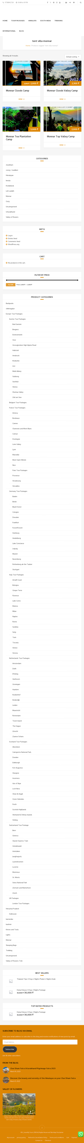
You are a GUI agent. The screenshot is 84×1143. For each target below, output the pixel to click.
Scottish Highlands (19, 809)
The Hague (16, 726)
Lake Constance (18, 543)
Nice (14, 465)
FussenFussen (17, 528)
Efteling (15, 674)
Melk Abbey (16, 371)
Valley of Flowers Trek (14, 961)
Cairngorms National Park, (21, 752)
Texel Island (17, 721)
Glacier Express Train (20, 841)
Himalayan (9, 175)
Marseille (15, 455)
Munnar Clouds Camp (17, 90)
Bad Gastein (16, 324)
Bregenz (15, 329)
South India (45, 21)
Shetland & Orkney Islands (22, 815)
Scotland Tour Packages (18, 742)
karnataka (9, 919)
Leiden (14, 705)
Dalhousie (13, 914)
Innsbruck (15, 356)
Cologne (15, 512)
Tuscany (15, 643)
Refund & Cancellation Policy (37, 1137)
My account (10, 1137)
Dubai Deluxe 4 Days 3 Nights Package (31, 990)
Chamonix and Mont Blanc (22, 429)
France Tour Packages (17, 408)
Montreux (16, 872)
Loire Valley (16, 444)
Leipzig (15, 549)
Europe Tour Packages (14, 314)
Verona (15, 653)
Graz (14, 340)
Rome (14, 622)
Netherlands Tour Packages (19, 658)
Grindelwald (16, 846)
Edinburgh (16, 763)
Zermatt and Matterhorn (21, 888)
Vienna (14, 387)
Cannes (15, 423)
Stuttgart (15, 569)
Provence (15, 476)
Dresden (15, 517)
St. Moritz (16, 877)
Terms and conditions (57, 1137)
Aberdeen (16, 747)
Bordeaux (16, 418)
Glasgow (15, 773)
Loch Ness (16, 789)
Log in (10, 235)
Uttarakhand (10, 212)
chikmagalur (10, 309)
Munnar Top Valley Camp (61, 136)
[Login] (70, 2)
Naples (15, 616)
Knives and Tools (12, 930)
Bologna (15, 585)
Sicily (14, 632)
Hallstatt (15, 350)
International (9, 31)
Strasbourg (16, 481)
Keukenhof (16, 695)
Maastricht (16, 710)
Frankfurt (15, 522)
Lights (8, 935)
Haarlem (15, 689)
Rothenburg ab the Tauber (22, 564)
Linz (13, 366)
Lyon (14, 449)
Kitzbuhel (15, 361)
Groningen (16, 684)
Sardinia (15, 627)
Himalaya (32, 21)
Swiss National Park (19, 883)
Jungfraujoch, (17, 856)
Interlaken (16, 851)
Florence (15, 596)
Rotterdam (16, 716)
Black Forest (16, 507)
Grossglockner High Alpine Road (24, 345)
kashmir (8, 924)
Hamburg (15, 533)
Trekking (58, 21)
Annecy (15, 413)
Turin (14, 637)
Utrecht (15, 731)
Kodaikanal (10, 186)
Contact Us (38, 1140)
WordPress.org (13, 244)
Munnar (8, 196)
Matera (15, 606)
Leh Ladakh (10, 191)
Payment (74, 1137)
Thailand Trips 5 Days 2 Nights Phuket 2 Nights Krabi (36, 979)
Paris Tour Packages (19, 470)
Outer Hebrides (18, 799)
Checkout (48, 1140)
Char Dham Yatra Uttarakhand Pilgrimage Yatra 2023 (32, 1068)
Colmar (15, 434)
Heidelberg (16, 538)
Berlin (14, 502)
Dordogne (16, 439)
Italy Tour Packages (16, 575)
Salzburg (15, 376)
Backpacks (9, 303)
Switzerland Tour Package (19, 825)
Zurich (14, 893)
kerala (8, 180)
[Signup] (66, 2)
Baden (14, 496)
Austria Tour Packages (17, 319)
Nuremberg (16, 559)
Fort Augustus (17, 768)
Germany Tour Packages (18, 491)
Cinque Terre (17, 590)
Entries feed (12, 238)
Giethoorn (16, 679)
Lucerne (15, 867)
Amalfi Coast (17, 580)
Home (5, 21)
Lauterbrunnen (17, 862)
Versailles (16, 486)
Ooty (8, 201)
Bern (14, 830)
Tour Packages (18, 21)
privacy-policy (21, 1137)
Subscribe (9, 1049)
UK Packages (14, 898)
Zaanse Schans (18, 736)
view (20, 99)
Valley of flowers (12, 217)
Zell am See (17, 397)
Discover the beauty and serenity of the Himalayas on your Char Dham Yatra (43, 1078)
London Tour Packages (20, 903)
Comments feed (14, 241)
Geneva (15, 836)
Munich (15, 554)
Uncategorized (11, 207)
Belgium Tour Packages (18, 402)
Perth (14, 804)
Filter (10, 285)
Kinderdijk (16, 700)
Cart (67, 1137)
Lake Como (16, 601)
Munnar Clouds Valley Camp (62, 90)
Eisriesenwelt (17, 335)
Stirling (15, 820)
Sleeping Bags (11, 945)
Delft (14, 669)
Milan (14, 611)
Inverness (16, 778)
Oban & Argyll (17, 794)
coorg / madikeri (12, 170)
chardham (9, 165)
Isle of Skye (16, 783)
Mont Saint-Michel (19, 460)
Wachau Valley (17, 392)
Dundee (15, 757)
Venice (14, 648)
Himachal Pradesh (12, 909)
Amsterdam (16, 663)
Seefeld (15, 382)
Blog (21, 31)
